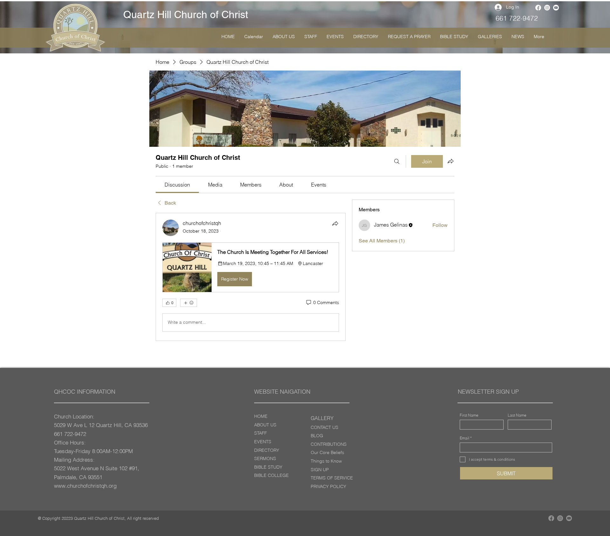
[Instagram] (547, 7)
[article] (251, 277)
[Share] (335, 223)
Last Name (517, 415)
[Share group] (450, 161)
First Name (469, 415)
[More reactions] (188, 303)
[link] (177, 184)
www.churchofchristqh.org (85, 485)
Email (464, 438)
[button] (250, 267)
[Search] (397, 161)
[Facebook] (538, 7)
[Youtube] (556, 7)
